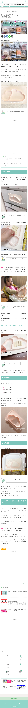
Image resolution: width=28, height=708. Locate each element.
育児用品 (4, 548)
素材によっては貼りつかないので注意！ (13, 158)
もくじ (12, 153)
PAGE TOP (14, 698)
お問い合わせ (21, 703)
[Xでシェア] (2, 36)
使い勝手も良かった (8, 159)
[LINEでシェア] (9, 36)
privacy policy (7, 703)
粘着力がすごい (7, 156)
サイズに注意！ (7, 161)
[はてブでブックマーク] (7, 36)
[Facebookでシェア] (5, 36)
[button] (12, 36)
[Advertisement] (14, 135)
